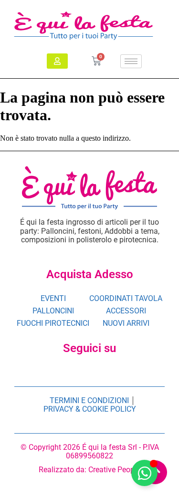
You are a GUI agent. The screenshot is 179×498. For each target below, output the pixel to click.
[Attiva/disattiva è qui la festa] (144, 473)
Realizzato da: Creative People (89, 469)
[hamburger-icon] (131, 61)
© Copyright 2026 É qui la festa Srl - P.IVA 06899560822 (90, 451)
